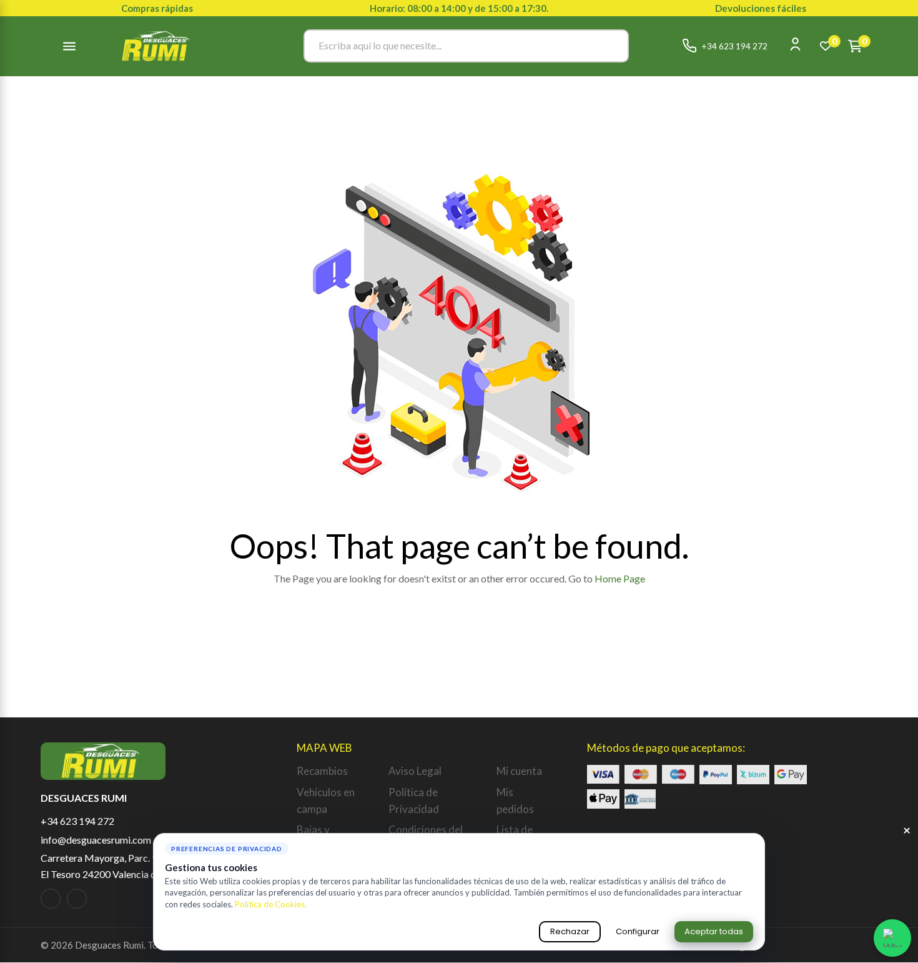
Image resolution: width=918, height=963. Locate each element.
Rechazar (570, 931)
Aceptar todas (713, 931)
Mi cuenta (519, 770)
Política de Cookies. (271, 904)
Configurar (637, 931)
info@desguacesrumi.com (96, 840)
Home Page (620, 578)
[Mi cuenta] (795, 44)
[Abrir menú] (69, 46)
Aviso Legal (415, 770)
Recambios (322, 770)
